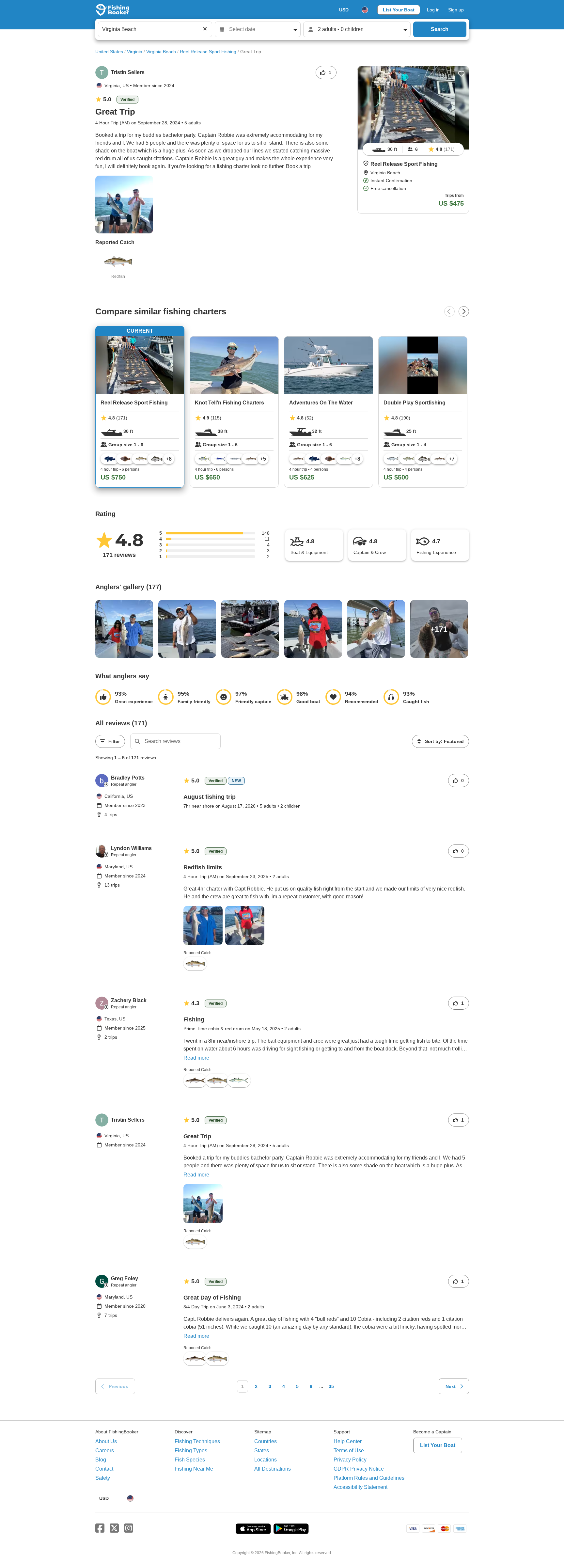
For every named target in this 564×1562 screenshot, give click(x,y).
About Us (106, 1441)
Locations (265, 1459)
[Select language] (365, 10)
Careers (104, 1450)
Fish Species (190, 1459)
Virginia (134, 51)
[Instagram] (128, 1528)
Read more (196, 1058)
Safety (102, 1478)
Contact (104, 1469)
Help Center (348, 1441)
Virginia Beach (161, 51)
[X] (114, 1528)
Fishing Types (191, 1450)
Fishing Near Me (194, 1469)
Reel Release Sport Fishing (208, 51)
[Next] (464, 311)
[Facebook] (99, 1528)
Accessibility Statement (360, 1487)
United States (109, 51)
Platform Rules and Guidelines (369, 1478)
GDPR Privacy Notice (359, 1469)
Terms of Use (349, 1450)
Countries (265, 1441)
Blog (100, 1459)
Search (439, 29)
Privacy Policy (350, 1459)
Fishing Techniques (197, 1441)
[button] (366, 163)
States (261, 1450)
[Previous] (449, 311)
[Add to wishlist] (461, 74)
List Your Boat (399, 9)
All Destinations (272, 1469)
